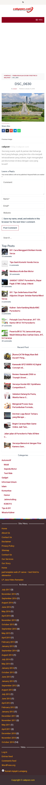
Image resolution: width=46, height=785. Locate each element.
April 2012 (6, 703)
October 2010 (8, 742)
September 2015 (9, 629)
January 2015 (8, 646)
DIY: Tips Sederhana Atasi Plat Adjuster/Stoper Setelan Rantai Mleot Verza (23, 295)
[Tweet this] (7, 130)
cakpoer (6, 146)
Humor (7, 495)
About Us (6, 533)
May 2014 (6, 664)
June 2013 (6, 677)
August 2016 (7, 602)
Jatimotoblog (10, 499)
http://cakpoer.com (20, 147)
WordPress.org (8, 765)
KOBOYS (8, 504)
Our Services (7, 559)
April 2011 (6, 729)
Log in (4, 752)
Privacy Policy (8, 546)
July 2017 (6, 589)
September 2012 (9, 685)
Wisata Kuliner (8, 512)
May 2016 (6, 611)
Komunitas (6, 490)
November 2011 (9, 720)
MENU (41, 20)
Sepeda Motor (10, 469)
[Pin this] (11, 130)
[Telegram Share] (15, 130)
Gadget (5, 477)
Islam (4, 486)
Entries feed (7, 756)
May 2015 (6, 633)
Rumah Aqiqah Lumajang (16, 771)
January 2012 (8, 711)
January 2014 (8, 668)
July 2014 (6, 659)
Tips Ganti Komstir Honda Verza (24, 262)
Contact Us (7, 537)
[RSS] (23, 2)
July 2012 (6, 694)
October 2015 (8, 624)
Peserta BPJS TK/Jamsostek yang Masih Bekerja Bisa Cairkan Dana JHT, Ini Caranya (22, 334)
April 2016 (6, 616)
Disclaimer (6, 541)
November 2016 (9, 594)
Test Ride (8, 473)
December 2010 (9, 733)
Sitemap (5, 550)
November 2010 (9, 738)
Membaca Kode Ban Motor (22, 271)
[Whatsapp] (19, 130)
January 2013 (8, 681)
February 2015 (8, 642)
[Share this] (3, 130)
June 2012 (6, 698)
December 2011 (9, 716)
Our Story (6, 563)
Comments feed (9, 761)
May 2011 (6, 725)
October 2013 (8, 672)
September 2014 (9, 650)
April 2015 (6, 637)
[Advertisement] (23, 48)
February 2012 (8, 707)
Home (4, 528)
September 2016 (9, 598)
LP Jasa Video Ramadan (12, 580)
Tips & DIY (6, 508)
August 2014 (7, 655)
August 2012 (7, 690)
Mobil (6, 464)
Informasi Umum (9, 482)
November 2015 (9, 620)
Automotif (6, 460)
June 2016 (6, 607)
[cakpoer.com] (23, 9)
